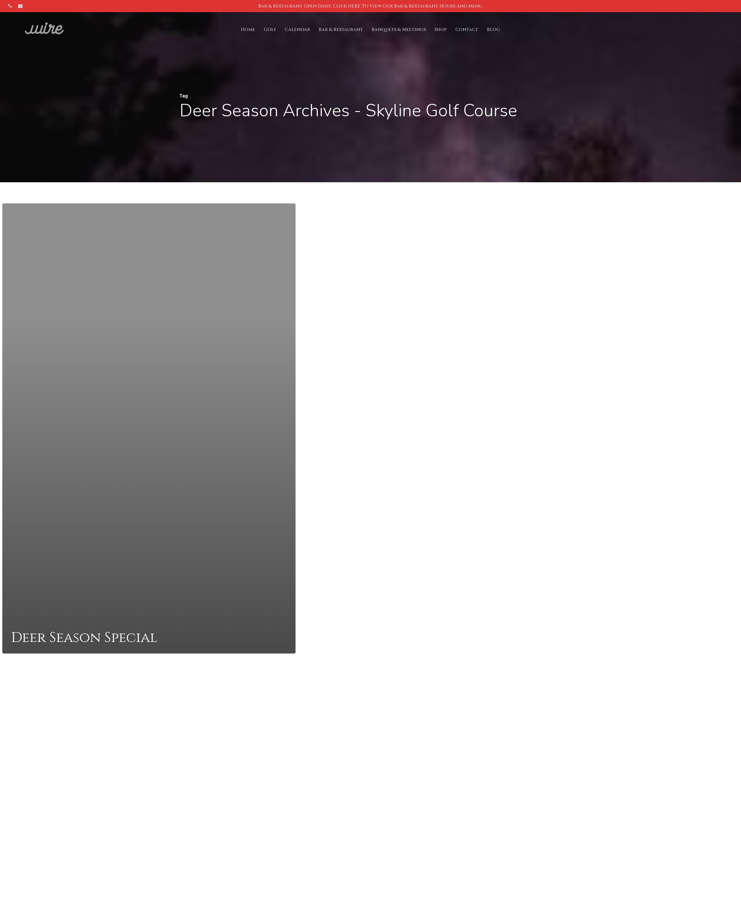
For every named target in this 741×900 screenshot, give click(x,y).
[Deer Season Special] (149, 428)
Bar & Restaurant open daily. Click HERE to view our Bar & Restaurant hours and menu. (370, 6)
